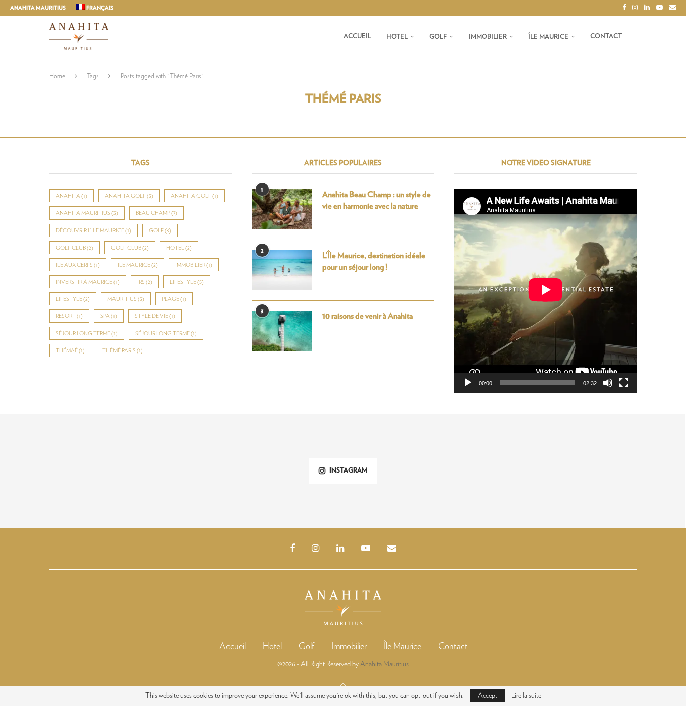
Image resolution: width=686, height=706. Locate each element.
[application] (545, 291)
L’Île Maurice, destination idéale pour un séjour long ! (373, 261)
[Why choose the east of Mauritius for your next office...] (514, 471)
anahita (71, 196)
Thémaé (70, 351)
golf (160, 230)
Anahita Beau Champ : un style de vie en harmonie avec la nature (376, 200)
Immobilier (488, 37)
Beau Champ (156, 213)
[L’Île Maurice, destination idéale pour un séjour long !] (282, 270)
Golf (438, 37)
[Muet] (608, 383)
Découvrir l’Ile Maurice (93, 230)
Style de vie (155, 316)
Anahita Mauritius (38, 8)
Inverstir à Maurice (88, 282)
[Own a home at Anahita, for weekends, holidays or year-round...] (57, 471)
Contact (606, 36)
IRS (144, 282)
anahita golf (129, 196)
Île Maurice (548, 37)
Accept (487, 695)
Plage (174, 299)
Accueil (357, 36)
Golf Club (74, 248)
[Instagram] (635, 8)
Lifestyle (187, 282)
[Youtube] (659, 8)
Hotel (397, 37)
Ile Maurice (138, 265)
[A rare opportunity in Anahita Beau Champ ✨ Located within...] (400, 471)
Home (57, 76)
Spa (108, 316)
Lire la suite (526, 695)
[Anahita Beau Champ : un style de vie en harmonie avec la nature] (282, 209)
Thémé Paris (122, 351)
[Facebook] (624, 8)
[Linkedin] (647, 8)
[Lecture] (468, 383)
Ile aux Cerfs (78, 265)
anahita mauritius (87, 213)
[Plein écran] (624, 383)
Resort (69, 316)
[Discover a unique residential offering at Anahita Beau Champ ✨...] (628, 471)
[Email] (672, 8)
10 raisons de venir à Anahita (367, 316)
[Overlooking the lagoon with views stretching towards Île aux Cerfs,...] (285, 471)
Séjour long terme (87, 333)
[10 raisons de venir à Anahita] (282, 331)
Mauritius (125, 299)
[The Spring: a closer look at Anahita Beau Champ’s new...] (172, 471)
